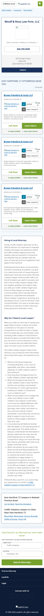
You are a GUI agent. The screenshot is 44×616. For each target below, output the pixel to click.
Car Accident (9, 504)
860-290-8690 (23, 49)
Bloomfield (8, 516)
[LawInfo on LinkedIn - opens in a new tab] (31, 596)
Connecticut (17, 10)
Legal (4, 583)
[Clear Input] (40, 545)
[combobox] (22, 545)
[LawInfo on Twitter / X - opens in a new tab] (18, 596)
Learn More (30, 125)
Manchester (18, 516)
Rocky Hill (22, 519)
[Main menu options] (9, 3)
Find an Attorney (9, 571)
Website (23, 70)
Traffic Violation (6, 10)
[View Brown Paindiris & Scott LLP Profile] (12, 106)
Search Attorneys (22, 562)
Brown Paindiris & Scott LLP (18, 95)
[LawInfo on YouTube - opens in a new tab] (25, 596)
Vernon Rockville (31, 516)
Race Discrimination (23, 504)
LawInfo (5, 577)
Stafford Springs (11, 519)
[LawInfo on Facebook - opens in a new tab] (12, 596)
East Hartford (28, 10)
